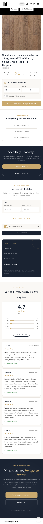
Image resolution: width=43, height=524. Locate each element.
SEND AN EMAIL (22, 502)
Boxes (24, 86)
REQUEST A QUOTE (21, 173)
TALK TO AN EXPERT (21, 166)
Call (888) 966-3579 (17, 74)
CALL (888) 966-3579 (23, 495)
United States (27, 9)
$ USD (22, 4)
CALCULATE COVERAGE (21, 233)
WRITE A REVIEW (21, 334)
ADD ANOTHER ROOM (22, 218)
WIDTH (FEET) (26, 205)
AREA (5, 86)
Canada (14, 9)
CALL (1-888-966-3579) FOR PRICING (22, 104)
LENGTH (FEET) (8, 205)
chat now (26, 74)
